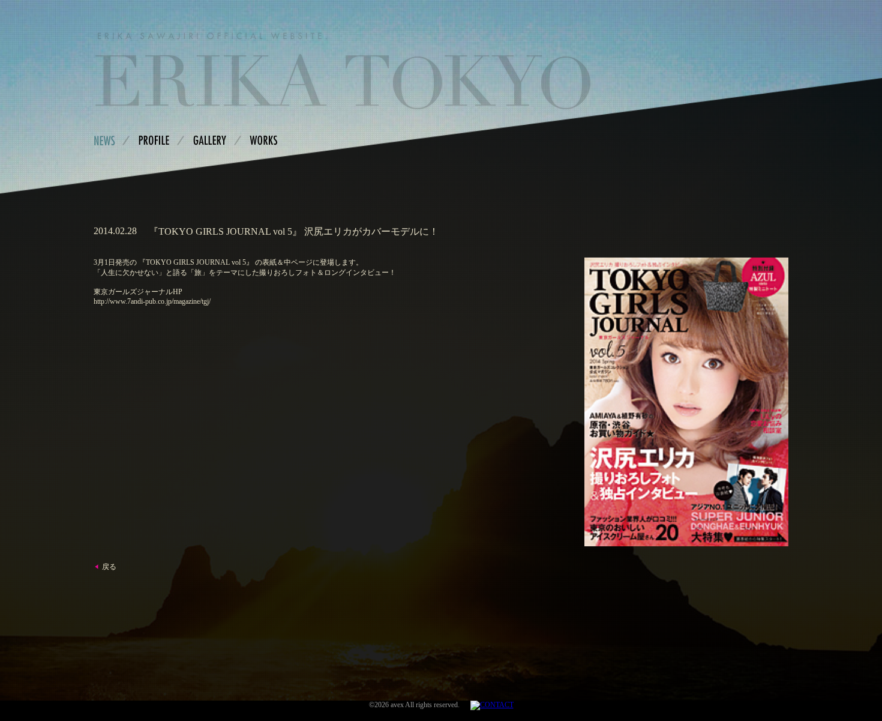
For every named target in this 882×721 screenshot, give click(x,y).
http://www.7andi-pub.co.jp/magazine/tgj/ (152, 301)
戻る (109, 567)
